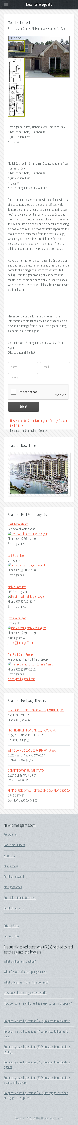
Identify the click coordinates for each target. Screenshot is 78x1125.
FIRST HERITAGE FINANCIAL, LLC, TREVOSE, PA (32, 730)
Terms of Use (11, 936)
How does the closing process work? (25, 993)
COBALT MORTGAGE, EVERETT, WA (26, 770)
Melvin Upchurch (17, 587)
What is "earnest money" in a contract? (26, 982)
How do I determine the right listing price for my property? (38, 1003)
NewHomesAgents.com (49, 1118)
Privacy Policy (11, 926)
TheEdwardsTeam (18, 524)
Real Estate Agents (14, 876)
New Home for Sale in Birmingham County (34, 421)
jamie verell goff (17, 618)
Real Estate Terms (14, 908)
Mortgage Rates (13, 887)
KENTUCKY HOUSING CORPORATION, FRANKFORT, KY (36, 710)
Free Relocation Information (20, 898)
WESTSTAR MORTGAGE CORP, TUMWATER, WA (32, 750)
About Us (9, 855)
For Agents (10, 834)
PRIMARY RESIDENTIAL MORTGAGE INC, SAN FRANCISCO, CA (39, 790)
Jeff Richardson (16, 555)
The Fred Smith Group (20, 654)
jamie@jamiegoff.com (21, 643)
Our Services (11, 866)
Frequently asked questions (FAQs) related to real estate (37, 1021)
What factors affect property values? (25, 972)
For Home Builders (14, 845)
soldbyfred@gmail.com (21, 679)
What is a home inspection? (20, 961)
